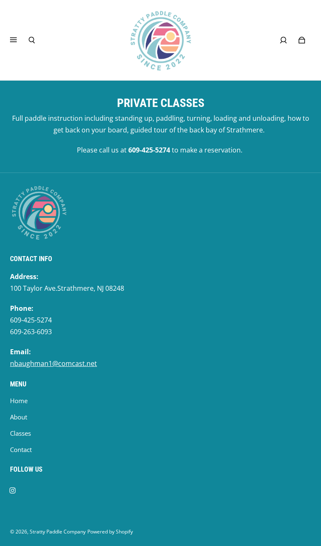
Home (19, 400)
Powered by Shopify (110, 531)
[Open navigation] (19, 40)
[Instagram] (12, 490)
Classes (20, 433)
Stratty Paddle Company (58, 531)
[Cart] (302, 40)
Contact (21, 449)
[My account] (283, 40)
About (18, 417)
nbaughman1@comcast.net (53, 363)
